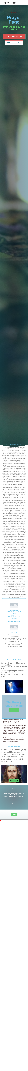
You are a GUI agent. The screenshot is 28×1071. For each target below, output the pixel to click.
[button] (14, 820)
